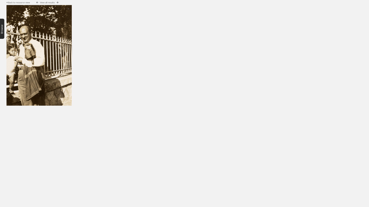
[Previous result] (37, 2)
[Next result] (57, 2)
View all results (47, 2)
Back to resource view (18, 2)
